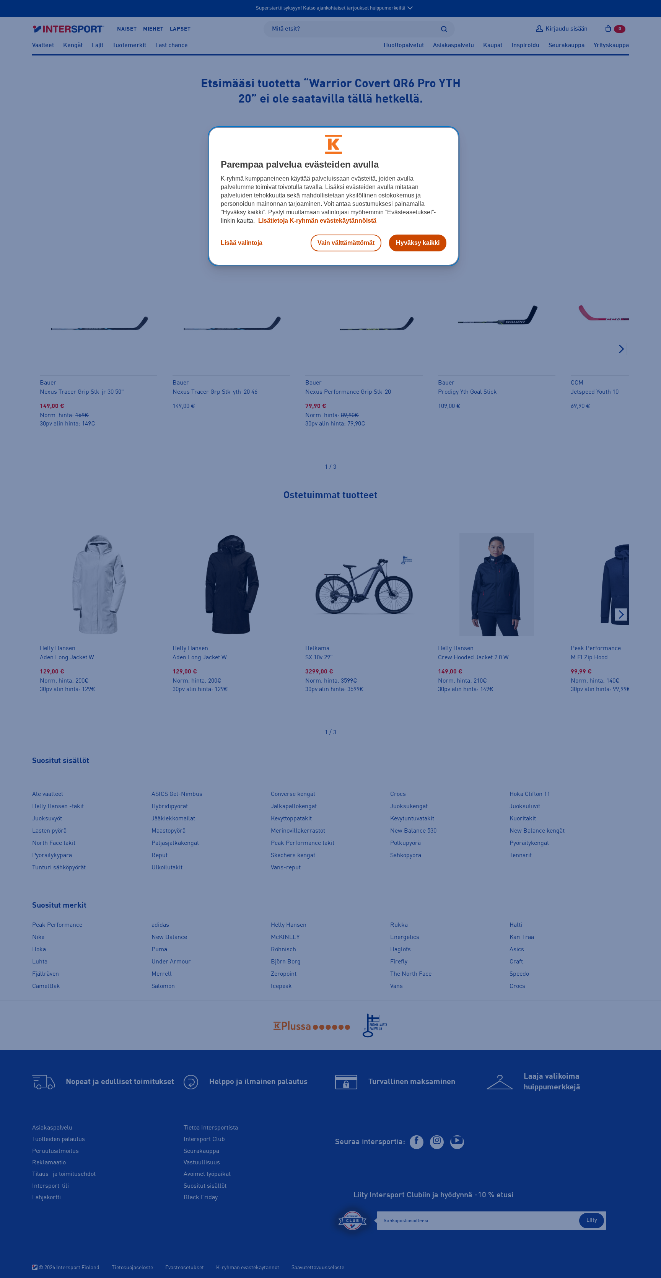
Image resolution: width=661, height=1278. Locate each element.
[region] (333, 196)
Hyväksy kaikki (418, 243)
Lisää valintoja (241, 243)
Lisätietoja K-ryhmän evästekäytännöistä (316, 220)
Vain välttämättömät (345, 243)
